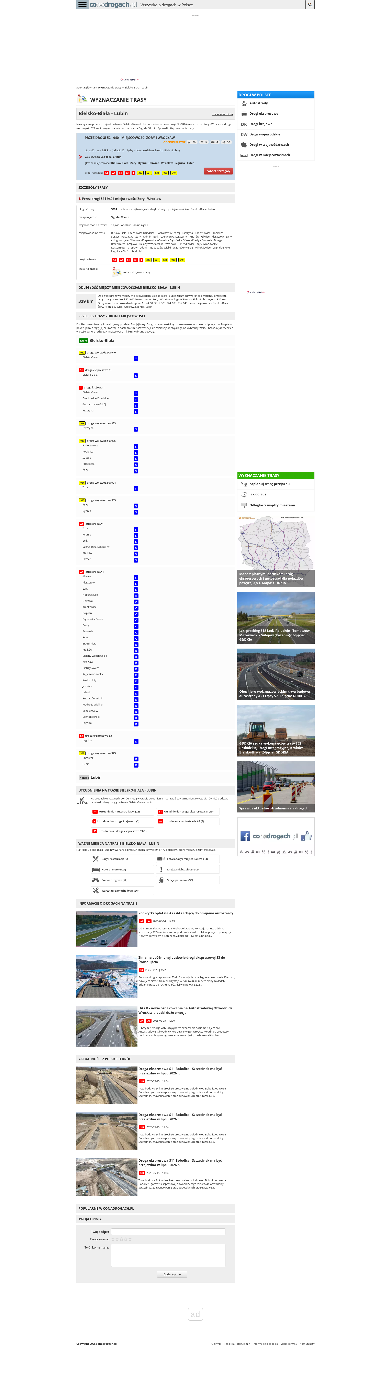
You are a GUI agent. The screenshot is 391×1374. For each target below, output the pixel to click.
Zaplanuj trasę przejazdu (269, 484)
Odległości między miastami (272, 505)
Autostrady (258, 103)
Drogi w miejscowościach (269, 155)
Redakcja (229, 1344)
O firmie (216, 1344)
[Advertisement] (195, 47)
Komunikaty (307, 1344)
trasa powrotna (222, 114)
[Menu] (82, 4)
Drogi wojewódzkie (264, 134)
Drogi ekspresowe (263, 113)
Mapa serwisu (288, 1344)
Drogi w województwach (269, 144)
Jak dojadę (257, 494)
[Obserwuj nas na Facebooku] (276, 855)
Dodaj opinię (172, 1274)
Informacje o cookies (265, 1344)
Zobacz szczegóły (218, 171)
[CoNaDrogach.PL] (113, 8)
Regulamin (243, 1344)
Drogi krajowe (260, 124)
